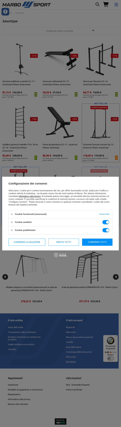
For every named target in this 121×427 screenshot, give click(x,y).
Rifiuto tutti (63, 242)
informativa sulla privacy (30, 196)
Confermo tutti (97, 242)
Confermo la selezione (27, 242)
